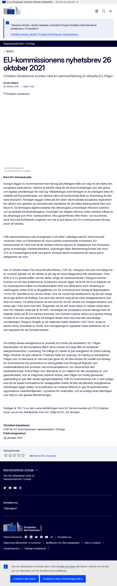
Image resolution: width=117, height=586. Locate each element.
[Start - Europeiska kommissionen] (12, 10)
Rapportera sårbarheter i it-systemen (22, 542)
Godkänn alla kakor (24, 578)
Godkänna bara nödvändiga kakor (63, 578)
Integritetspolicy (11, 548)
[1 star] (6, 455)
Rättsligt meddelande (35, 548)
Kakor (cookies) (92, 542)
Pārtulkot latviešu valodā (23, 34)
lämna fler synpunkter (45, 455)
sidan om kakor (67, 566)
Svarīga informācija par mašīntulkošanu (58, 34)
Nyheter (10, 51)
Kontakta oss (64, 537)
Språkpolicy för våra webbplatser (63, 542)
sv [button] (97, 11)
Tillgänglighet (10, 508)
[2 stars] (8, 455)
